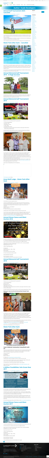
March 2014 (33, 60)
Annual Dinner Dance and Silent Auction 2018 (15, 218)
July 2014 (33, 58)
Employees (36, 0)
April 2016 (33, 47)
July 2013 (33, 64)
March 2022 (33, 29)
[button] (1, 6)
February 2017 (34, 43)
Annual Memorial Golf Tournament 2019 (16, 100)
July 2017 (33, 39)
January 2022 (33, 30)
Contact (42, 0)
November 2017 (34, 37)
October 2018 (34, 34)
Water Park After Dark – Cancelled (16, 43)
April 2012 (33, 71)
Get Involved (18, 4)
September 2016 (34, 45)
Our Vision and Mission (38, 447)
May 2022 (33, 28)
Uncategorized (18, 44)
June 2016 (33, 46)
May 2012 (33, 70)
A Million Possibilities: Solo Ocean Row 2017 (17, 368)
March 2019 (33, 33)
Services (11, 4)
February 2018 (34, 36)
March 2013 (33, 66)
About (8, 4)
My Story (14, 4)
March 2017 (33, 42)
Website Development (6, 457)
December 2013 (34, 62)
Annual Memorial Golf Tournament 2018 (16, 260)
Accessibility (27, 456)
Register (29, 0)
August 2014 (33, 57)
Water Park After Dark (12, 327)
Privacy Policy (30, 456)
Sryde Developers (14, 44)
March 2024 (33, 24)
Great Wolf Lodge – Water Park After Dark (17, 180)
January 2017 (33, 44)
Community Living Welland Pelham (11, 456)
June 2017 (33, 40)
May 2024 (33, 23)
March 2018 (33, 35)
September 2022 (34, 27)
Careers (40, 0)
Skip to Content (5, 0)
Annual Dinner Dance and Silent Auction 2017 (15, 403)
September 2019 (34, 32)
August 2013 (33, 63)
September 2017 (34, 38)
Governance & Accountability (30, 4)
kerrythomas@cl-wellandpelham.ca (11, 215)
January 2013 (33, 67)
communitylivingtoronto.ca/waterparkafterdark (14, 357)
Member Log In (32, 0)
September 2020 (34, 31)
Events (22, 4)
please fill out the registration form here (14, 322)
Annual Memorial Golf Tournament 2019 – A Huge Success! (16, 74)
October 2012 (34, 68)
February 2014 (34, 61)
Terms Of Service (40, 456)
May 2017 (33, 41)
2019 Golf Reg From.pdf (7, 177)
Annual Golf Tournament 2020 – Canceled (15, 11)
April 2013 (33, 65)
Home (5, 4)
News (24, 4)
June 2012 (33, 69)
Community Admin (35, 456)
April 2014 (33, 59)
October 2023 (34, 25)
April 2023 (33, 26)
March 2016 (33, 48)
